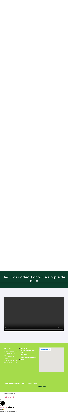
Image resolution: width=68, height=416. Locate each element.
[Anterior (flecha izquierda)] (1, 415)
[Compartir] (7, 413)
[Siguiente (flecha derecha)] (4, 415)
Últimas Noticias (9, 393)
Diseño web (42, 387)
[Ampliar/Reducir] (1, 413)
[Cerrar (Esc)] (10, 413)
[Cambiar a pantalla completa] (4, 413)
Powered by (3, 408)
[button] (34, 395)
